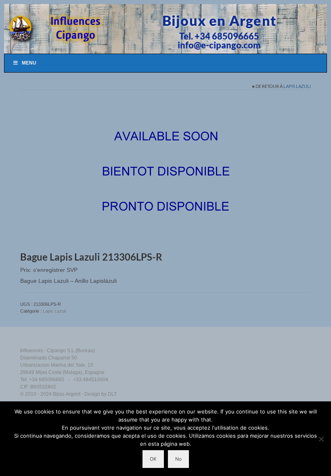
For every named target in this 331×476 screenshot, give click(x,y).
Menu (29, 63)
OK (153, 459)
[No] (321, 439)
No (178, 459)
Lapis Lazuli (297, 86)
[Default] (165, 172)
